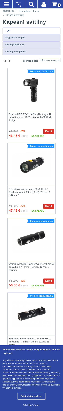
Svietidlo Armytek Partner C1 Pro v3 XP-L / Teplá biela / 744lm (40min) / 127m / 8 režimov (31, 266)
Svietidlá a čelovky (29, 11)
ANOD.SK (8, 11)
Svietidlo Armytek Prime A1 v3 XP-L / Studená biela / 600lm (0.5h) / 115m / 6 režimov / (29, 192)
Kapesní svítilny (15, 15)
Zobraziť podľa (30, 60)
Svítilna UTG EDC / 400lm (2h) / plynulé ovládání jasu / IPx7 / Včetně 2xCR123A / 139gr (30, 117)
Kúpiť (48, 131)
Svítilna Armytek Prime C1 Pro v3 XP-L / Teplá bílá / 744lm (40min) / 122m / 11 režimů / (30, 341)
